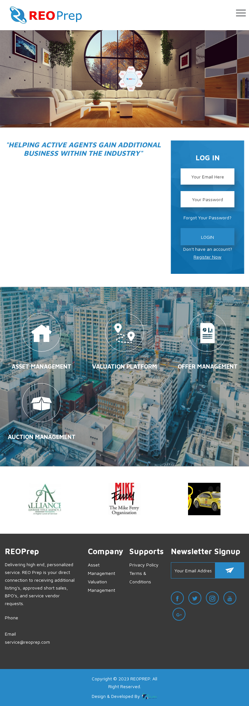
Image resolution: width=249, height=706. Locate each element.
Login (207, 237)
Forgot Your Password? (207, 217)
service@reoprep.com (27, 642)
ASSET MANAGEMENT (41, 366)
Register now (207, 257)
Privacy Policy (144, 564)
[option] (44, 500)
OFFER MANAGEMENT (208, 366)
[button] (241, 13)
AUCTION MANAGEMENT (42, 436)
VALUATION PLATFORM (124, 366)
